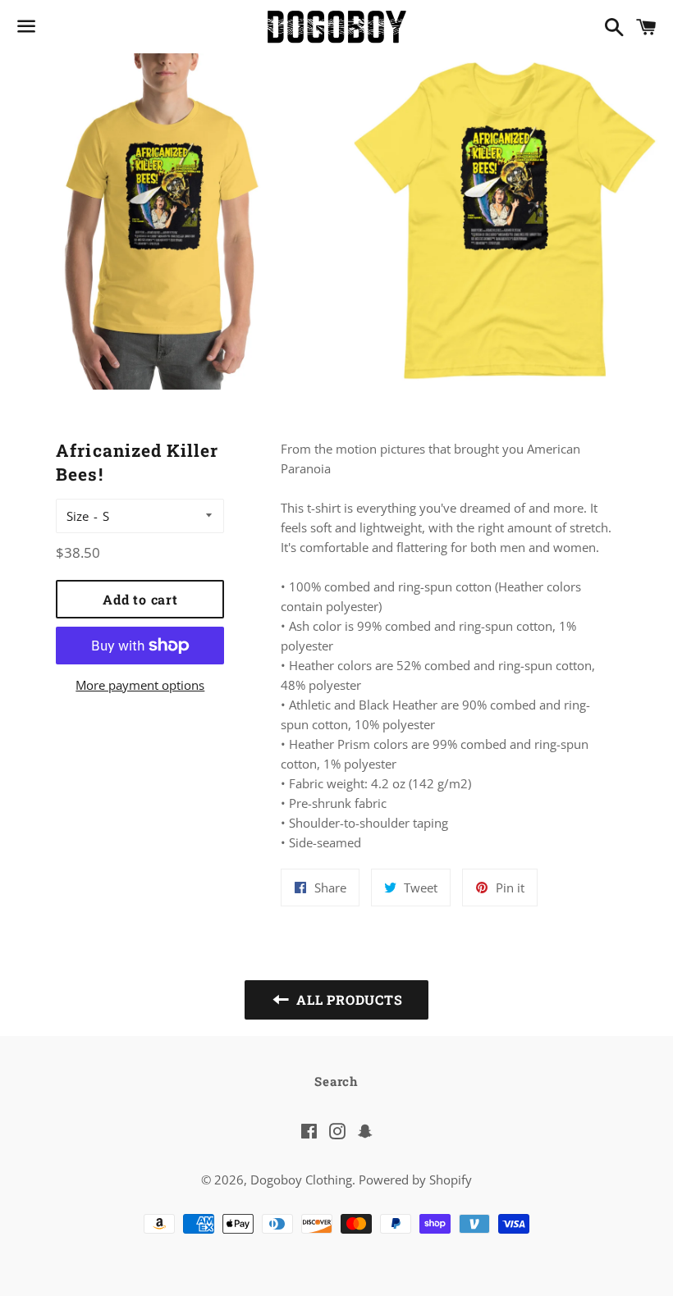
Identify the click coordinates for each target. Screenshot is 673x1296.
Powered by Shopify (415, 1179)
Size (77, 516)
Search (336, 1081)
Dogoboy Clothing (301, 1179)
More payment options (140, 685)
